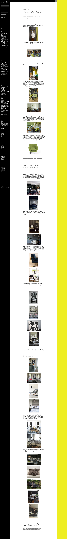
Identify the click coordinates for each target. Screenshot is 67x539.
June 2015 (2, 160)
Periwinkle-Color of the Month (5, 91)
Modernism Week (39, 158)
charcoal (25, 158)
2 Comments (36, 167)
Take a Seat (2, 107)
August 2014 (2, 171)
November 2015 (3, 155)
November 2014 (3, 168)
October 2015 (3, 156)
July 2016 (2, 146)
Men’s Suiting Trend (31, 166)
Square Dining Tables (3, 58)
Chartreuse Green (30, 158)
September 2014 (3, 170)
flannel (34, 528)
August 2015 (2, 158)
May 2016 (2, 148)
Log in (2, 192)
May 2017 (2, 135)
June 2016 (2, 147)
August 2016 (2, 145)
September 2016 (3, 144)
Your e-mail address (3, 10)
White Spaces (3, 90)
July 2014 (2, 172)
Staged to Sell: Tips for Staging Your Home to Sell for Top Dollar (4, 62)
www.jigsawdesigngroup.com (35, 136)
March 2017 (2, 137)
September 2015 (3, 157)
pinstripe (34, 529)
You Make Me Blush (3, 36)
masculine (25, 529)
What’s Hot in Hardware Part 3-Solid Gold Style (5, 121)
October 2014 (3, 169)
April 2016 (2, 149)
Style (28, 9)
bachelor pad (26, 528)
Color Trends (25, 9)
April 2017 (2, 136)
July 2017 (2, 133)
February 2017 (3, 138)
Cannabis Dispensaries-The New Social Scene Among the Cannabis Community (4, 75)
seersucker (38, 529)
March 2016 (2, 150)
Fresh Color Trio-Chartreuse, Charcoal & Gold (32, 12)
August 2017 (2, 132)
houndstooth (39, 528)
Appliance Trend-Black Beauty (5, 106)
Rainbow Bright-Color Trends (4, 94)
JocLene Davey (3, 122)
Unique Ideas (3, 186)
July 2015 (2, 159)
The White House (3, 29)
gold (35, 158)
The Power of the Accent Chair (5, 105)
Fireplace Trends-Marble (4, 73)
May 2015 (2, 161)
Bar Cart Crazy (3, 95)
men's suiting (30, 529)
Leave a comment (37, 16)
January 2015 (3, 166)
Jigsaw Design (32, 16)
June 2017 (2, 134)
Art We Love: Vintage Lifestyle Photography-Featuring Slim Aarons (5, 98)
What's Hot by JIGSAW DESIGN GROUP (8, 1)
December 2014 (3, 167)
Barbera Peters (3, 124)
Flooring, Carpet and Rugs (4, 181)
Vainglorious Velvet (3, 68)
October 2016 (3, 143)
